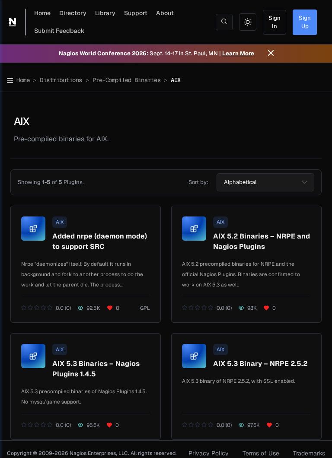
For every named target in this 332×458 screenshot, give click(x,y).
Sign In (274, 22)
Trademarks (309, 453)
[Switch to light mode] (247, 22)
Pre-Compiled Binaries (127, 80)
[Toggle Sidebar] (10, 80)
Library (105, 13)
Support (135, 13)
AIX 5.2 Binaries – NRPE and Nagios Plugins (261, 241)
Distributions (61, 80)
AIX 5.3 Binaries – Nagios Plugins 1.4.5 (96, 368)
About (165, 13)
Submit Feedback (59, 31)
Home (42, 13)
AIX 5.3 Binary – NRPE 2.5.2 (260, 363)
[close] (271, 53)
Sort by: (198, 182)
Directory (72, 13)
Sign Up (305, 22)
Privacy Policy (208, 453)
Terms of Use (261, 453)
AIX (60, 222)
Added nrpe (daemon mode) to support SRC (99, 241)
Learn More (238, 53)
